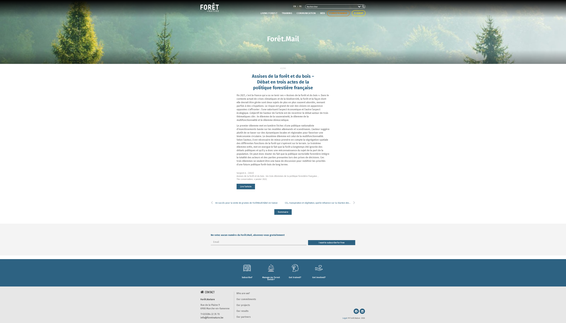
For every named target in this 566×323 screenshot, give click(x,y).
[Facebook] (356, 311)
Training (287, 13)
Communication (306, 13)
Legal (345, 318)
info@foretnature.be (211, 317)
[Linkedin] (362, 311)
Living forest (269, 13)
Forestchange (338, 13)
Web (322, 13)
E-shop (358, 13)
